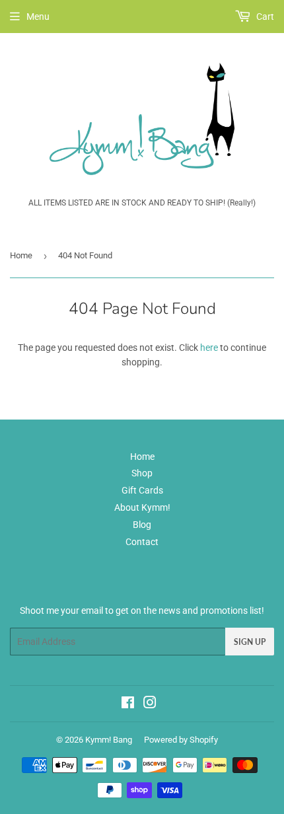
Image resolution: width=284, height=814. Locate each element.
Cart (264, 16)
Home (21, 255)
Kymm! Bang (108, 740)
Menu (38, 16)
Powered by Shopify (181, 740)
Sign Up (250, 642)
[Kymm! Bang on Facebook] (128, 704)
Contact (142, 541)
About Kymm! (142, 507)
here (209, 347)
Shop (142, 473)
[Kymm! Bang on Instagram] (150, 704)
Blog (142, 524)
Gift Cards (142, 490)
